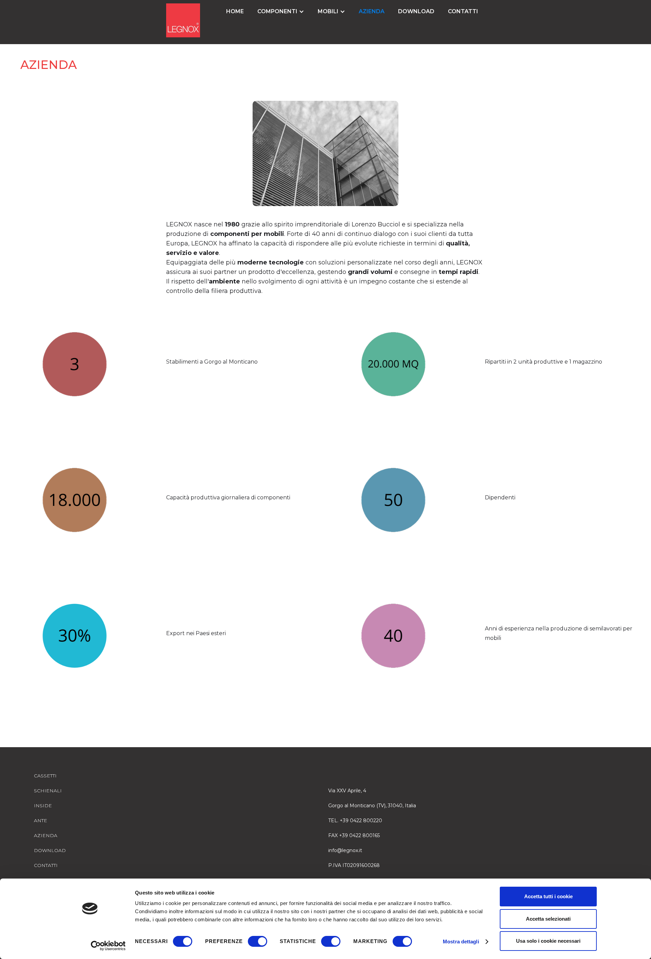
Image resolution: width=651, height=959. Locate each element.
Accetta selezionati (548, 919)
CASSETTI (45, 776)
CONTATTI (463, 11)
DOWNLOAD (50, 850)
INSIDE (43, 806)
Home (235, 11)
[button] (281, 11)
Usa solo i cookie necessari (548, 941)
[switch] (257, 941)
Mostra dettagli (461, 941)
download (416, 11)
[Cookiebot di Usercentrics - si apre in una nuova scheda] (108, 946)
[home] (183, 20)
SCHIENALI (48, 791)
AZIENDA (371, 11)
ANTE (40, 820)
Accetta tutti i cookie (548, 896)
